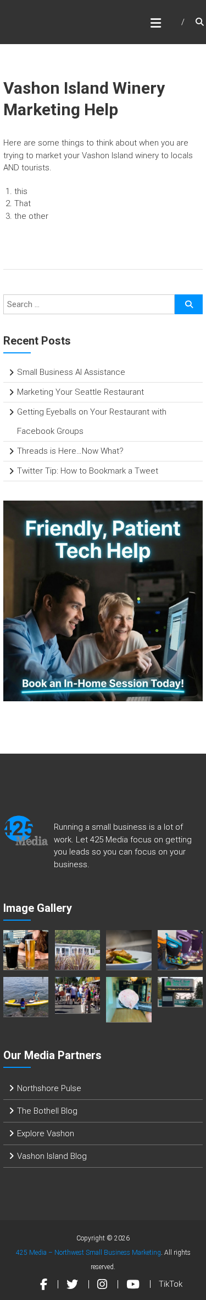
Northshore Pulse (49, 1088)
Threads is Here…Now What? (70, 451)
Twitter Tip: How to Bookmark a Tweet (87, 471)
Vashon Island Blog (52, 1156)
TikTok (170, 1284)
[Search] (189, 304)
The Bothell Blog (47, 1111)
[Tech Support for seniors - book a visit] (103, 600)
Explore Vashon (45, 1133)
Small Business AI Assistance (71, 372)
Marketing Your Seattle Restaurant (80, 392)
